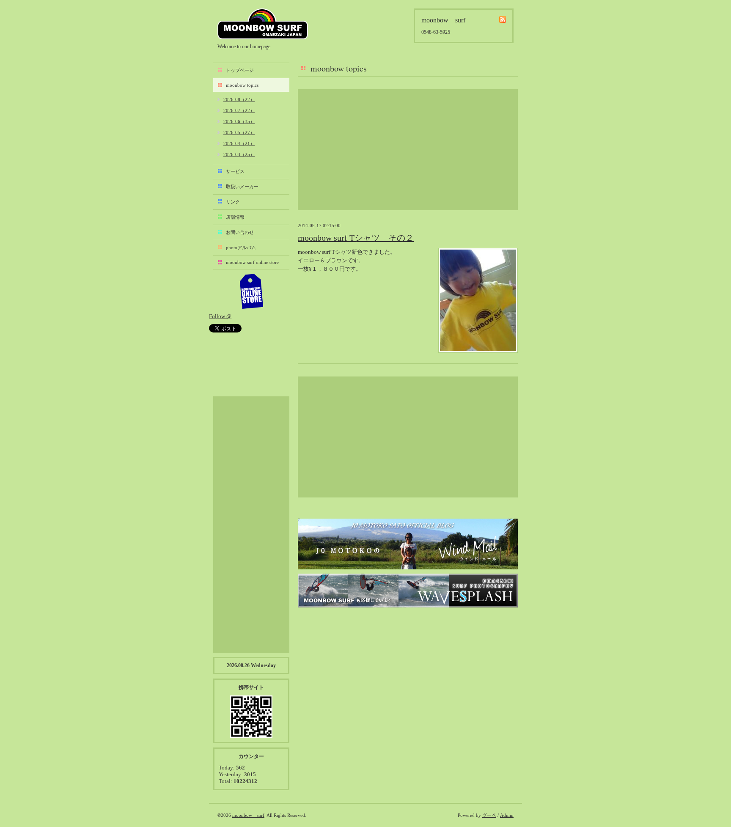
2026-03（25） (239, 154)
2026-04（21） (239, 143)
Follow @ (220, 316)
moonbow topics (242, 85)
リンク (233, 201)
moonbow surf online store (252, 262)
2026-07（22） (239, 110)
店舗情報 (235, 217)
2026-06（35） (239, 121)
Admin (507, 815)
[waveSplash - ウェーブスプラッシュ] (408, 590)
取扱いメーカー (242, 186)
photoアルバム (241, 247)
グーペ (489, 815)
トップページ (240, 70)
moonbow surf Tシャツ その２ (356, 237)
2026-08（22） (239, 99)
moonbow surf (262, 23)
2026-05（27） (239, 132)
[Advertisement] (408, 150)
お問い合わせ (240, 232)
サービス (235, 171)
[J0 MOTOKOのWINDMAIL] (408, 544)
